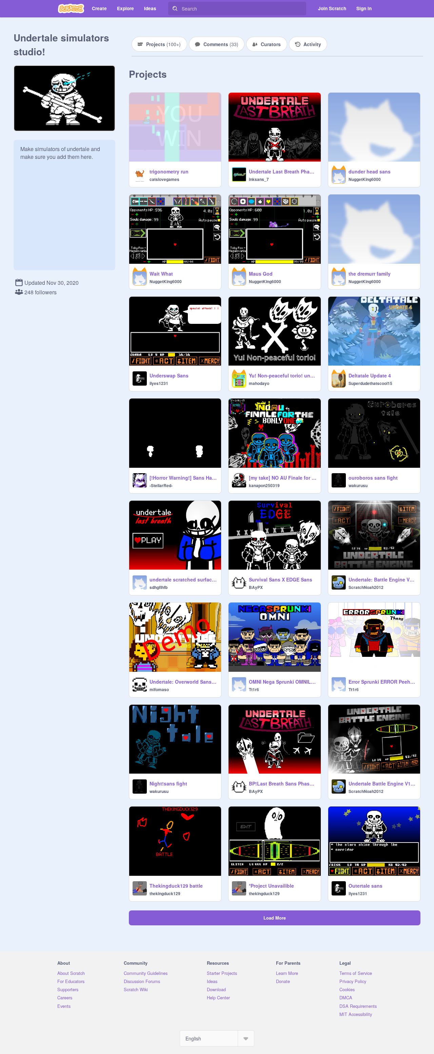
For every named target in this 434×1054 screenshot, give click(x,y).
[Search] (175, 8)
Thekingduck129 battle (176, 885)
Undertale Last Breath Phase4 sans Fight (282, 171)
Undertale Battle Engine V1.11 (382, 783)
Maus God (261, 273)
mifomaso (159, 689)
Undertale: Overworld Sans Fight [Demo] (183, 681)
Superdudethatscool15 (370, 383)
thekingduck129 (165, 893)
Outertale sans (365, 885)
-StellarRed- (161, 485)
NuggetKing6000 (365, 179)
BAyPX (256, 587)
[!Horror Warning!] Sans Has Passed (183, 477)
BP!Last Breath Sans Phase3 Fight (282, 783)
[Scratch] (71, 8)
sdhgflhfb (158, 587)
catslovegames (164, 179)
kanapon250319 (264, 485)
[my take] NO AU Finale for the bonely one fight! (282, 477)
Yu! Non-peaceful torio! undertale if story (282, 375)
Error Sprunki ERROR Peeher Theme (382, 681)
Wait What (161, 273)
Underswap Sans (169, 375)
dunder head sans (370, 171)
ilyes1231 (159, 383)
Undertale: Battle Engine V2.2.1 (382, 579)
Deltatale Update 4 (370, 375)
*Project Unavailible (271, 885)
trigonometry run (169, 171)
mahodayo (259, 383)
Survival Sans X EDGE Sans (280, 579)
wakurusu (358, 485)
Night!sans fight (168, 783)
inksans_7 (259, 179)
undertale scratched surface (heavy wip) (183, 579)
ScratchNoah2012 (366, 587)
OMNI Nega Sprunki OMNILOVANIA (282, 681)
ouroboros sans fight (373, 477)
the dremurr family (370, 273)
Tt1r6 (254, 689)
